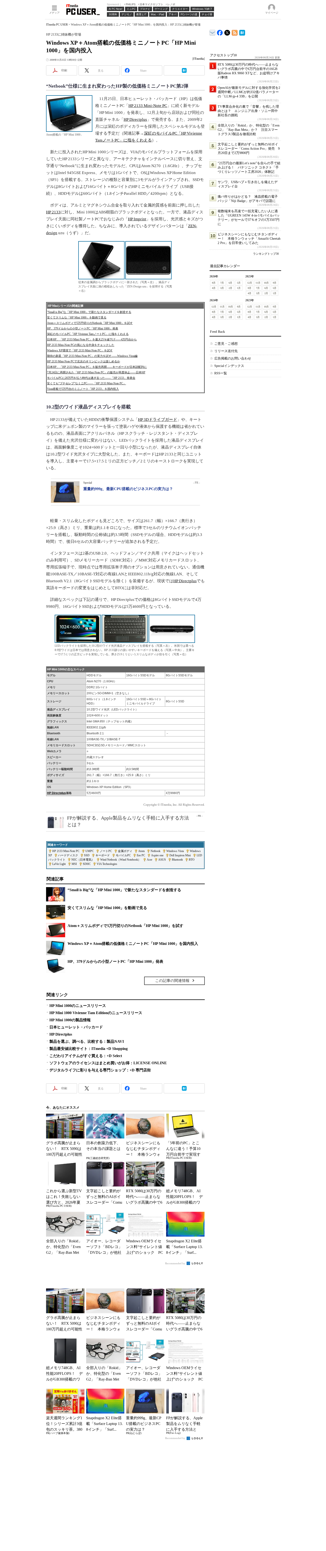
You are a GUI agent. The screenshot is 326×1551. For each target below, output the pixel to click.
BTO (192, 859)
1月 (239, 288)
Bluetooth (177, 859)
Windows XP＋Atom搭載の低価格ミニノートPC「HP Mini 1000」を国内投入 (133, 944)
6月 (230, 282)
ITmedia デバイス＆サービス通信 (213, 32)
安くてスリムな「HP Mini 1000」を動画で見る (76, 317)
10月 (266, 282)
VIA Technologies (107, 864)
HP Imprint (137, 219)
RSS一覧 (220, 373)
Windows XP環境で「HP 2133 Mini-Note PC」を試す (80, 350)
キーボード (102, 855)
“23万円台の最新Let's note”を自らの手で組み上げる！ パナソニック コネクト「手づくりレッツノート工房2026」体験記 (249, 167)
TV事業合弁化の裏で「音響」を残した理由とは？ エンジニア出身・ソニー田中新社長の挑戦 (248, 111)
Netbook (155, 851)
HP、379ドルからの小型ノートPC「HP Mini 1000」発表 (82, 328)
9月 (274, 282)
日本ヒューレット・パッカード (76, 1027)
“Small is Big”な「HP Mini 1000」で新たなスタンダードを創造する (89, 312)
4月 (214, 288)
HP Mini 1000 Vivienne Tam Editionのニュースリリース (95, 1013)
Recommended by (175, 1263)
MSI (74, 864)
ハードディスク (68, 855)
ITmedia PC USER (57, 24)
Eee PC (141, 855)
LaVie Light (59, 864)
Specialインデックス (229, 366)
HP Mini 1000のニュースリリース (77, 1006)
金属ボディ (125, 851)
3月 (222, 288)
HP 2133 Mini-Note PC (147, 105)
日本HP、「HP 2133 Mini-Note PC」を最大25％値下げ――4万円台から (92, 339)
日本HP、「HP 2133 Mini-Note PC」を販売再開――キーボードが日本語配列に (97, 367)
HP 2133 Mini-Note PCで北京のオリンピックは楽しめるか (83, 361)
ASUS (162, 859)
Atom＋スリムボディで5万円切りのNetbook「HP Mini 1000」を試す (90, 323)
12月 (249, 282)
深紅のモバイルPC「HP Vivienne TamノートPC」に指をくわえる (88, 334)
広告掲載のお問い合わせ (232, 358)
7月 (222, 282)
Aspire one (157, 855)
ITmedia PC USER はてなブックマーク (242, 32)
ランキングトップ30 (266, 253)
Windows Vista (175, 851)
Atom (141, 851)
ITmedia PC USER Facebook (220, 31)
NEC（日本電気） (82, 859)
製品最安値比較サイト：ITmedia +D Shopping (88, 1049)
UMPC (89, 851)
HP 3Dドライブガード (157, 419)
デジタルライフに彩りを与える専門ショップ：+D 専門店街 (100, 1070)
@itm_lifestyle (227, 31)
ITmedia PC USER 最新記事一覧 (235, 32)
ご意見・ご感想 (226, 343)
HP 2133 (53, 212)
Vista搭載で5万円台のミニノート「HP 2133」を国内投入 (83, 389)
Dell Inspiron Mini (180, 855)
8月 (214, 282)
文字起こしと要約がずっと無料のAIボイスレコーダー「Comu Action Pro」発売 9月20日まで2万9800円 (249, 149)
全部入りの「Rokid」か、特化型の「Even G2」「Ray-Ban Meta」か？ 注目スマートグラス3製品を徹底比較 (248, 130)
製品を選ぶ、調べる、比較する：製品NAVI (86, 1041)
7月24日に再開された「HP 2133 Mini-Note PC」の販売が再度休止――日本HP (96, 372)
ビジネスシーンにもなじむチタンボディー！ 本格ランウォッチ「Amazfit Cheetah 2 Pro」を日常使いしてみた (249, 239)
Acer (149, 859)
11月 (258, 282)
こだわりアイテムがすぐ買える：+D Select (85, 1056)
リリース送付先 (226, 351)
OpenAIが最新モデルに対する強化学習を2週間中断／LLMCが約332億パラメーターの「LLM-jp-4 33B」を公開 (249, 92)
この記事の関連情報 (172, 981)
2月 (230, 288)
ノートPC (106, 851)
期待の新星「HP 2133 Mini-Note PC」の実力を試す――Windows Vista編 (92, 356)
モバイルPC (123, 855)
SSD (86, 855)
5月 (239, 282)
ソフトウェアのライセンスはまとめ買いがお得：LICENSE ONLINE (108, 1063)
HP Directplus (135, 119)
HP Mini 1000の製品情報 (70, 1020)
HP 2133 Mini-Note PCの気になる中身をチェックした (80, 345)
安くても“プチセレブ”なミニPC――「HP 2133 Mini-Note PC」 (86, 383)
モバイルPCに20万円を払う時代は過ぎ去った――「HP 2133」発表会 (91, 378)
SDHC (87, 864)
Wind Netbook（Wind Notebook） (120, 859)
